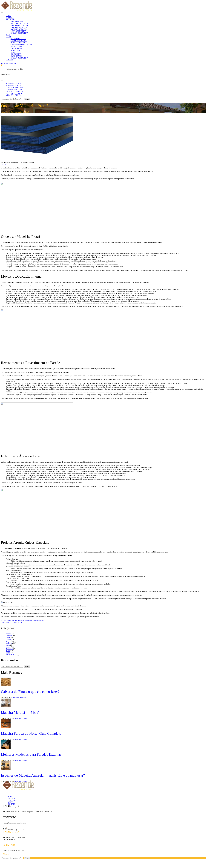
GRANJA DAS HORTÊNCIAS (21, 44)
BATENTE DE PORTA (19, 29)
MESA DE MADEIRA (18, 31)
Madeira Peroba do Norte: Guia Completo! (31, 733)
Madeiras (9, 643)
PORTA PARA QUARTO (19, 25)
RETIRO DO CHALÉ (18, 39)
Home (3, 112)
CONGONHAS (16, 54)
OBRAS (10, 802)
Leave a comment (38, 620)
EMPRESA (11, 798)
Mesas (8, 645)
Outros (8, 112)
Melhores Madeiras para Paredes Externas (31, 754)
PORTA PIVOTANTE (18, 21)
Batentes (8, 633)
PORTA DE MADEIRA (19, 27)
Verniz (8, 653)
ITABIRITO (15, 52)
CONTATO (11, 804)
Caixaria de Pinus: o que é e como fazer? (30, 692)
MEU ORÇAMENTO (8, 63)
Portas (8, 651)
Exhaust (8, 639)
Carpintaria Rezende (25, 620)
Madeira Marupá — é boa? (20, 712)
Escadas (8, 637)
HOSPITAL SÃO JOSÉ (19, 43)
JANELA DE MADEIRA (19, 23)
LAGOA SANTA (16, 48)
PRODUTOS (12, 800)
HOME (10, 796)
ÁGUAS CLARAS (17, 46)
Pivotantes (9, 649)
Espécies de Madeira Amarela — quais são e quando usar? (43, 775)
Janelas (8, 641)
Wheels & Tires (11, 654)
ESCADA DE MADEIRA (19, 33)
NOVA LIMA (15, 50)
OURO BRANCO (17, 56)
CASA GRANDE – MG (19, 41)
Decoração (9, 635)
